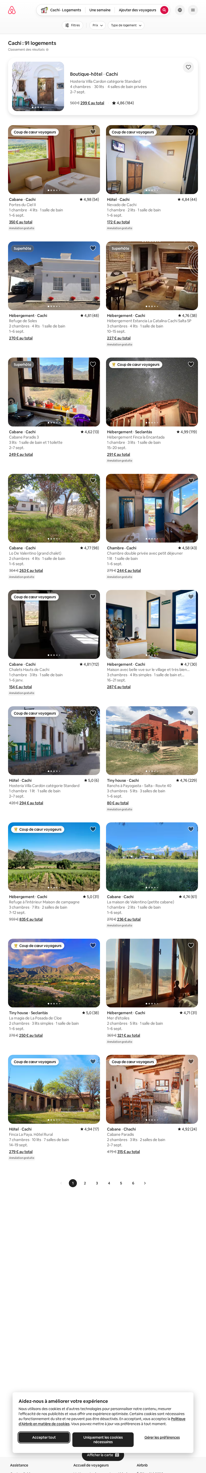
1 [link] (73, 1183)
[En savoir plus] (47, 49)
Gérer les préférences (162, 1437)
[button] (92, 103)
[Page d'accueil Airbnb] (12, 10)
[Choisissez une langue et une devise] (180, 10)
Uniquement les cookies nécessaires (103, 1439)
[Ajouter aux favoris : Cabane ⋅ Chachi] (191, 1061)
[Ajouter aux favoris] (188, 67)
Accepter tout (44, 1437)
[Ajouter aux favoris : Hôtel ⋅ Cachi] (191, 132)
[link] (61, 1183)
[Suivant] (144, 1183)
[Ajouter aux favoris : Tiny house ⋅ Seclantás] (93, 945)
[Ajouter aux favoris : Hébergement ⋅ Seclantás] (191, 364)
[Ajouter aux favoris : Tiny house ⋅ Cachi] (191, 713)
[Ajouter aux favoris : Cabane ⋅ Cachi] (93, 132)
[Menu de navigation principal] (193, 10)
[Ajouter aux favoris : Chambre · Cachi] (191, 480)
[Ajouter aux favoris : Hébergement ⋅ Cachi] (93, 248)
